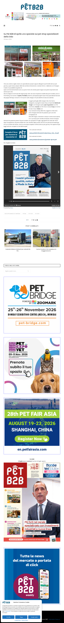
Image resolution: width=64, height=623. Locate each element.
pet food (31, 213)
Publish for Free (56, 208)
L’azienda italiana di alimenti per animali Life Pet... (17, 250)
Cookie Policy (18, 620)
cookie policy (7, 611)
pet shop (37, 213)
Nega (21, 617)
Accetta (8, 617)
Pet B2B (24, 213)
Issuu (11, 208)
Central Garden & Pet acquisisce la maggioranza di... (46, 250)
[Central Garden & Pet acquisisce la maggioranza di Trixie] (46, 238)
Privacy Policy (25, 620)
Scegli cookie (34, 617)
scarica (29, 461)
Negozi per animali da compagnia (12, 213)
